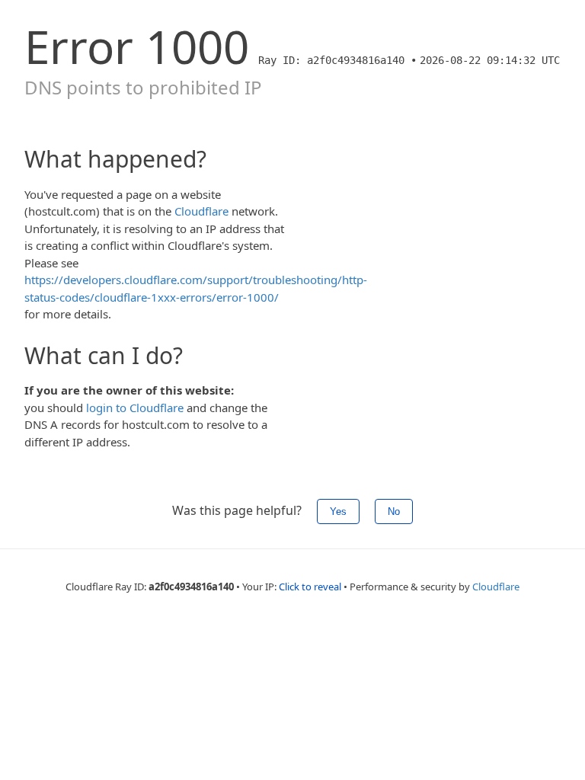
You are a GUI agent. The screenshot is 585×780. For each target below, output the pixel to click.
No (394, 511)
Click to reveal (310, 586)
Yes (338, 511)
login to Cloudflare (135, 407)
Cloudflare (201, 211)
